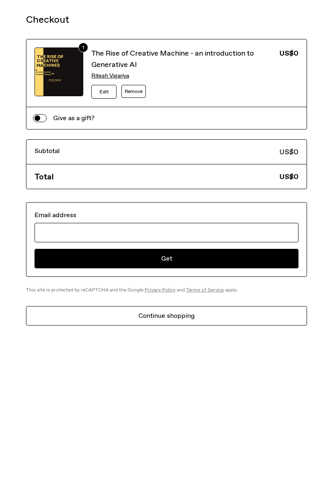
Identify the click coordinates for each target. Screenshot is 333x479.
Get (166, 258)
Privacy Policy (160, 290)
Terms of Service (205, 290)
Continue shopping (166, 315)
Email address (55, 215)
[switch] (40, 118)
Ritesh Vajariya (110, 75)
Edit (104, 92)
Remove (134, 91)
